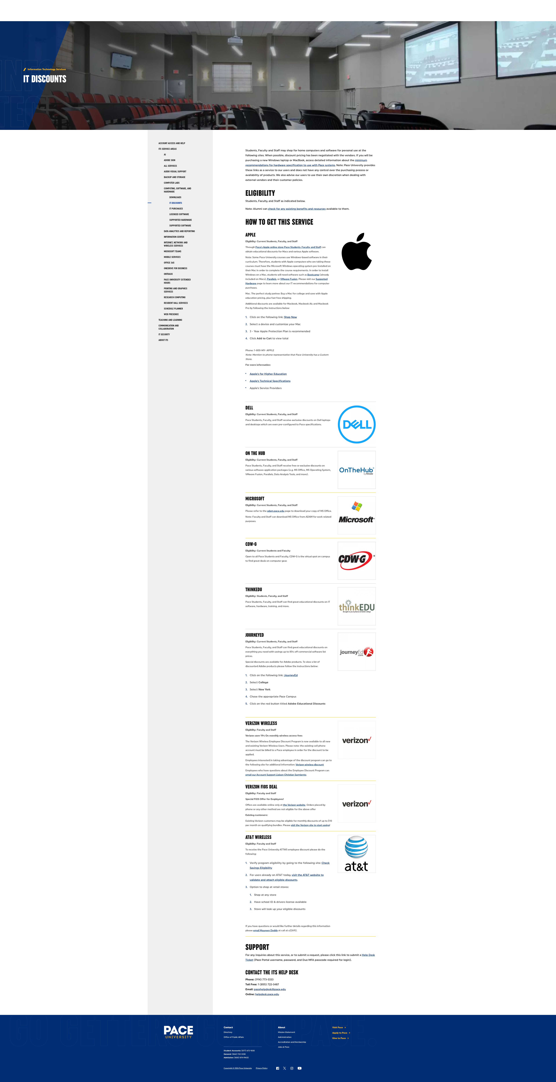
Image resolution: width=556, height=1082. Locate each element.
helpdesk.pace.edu (267, 994)
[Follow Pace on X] (284, 1068)
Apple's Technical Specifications (270, 381)
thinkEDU (253, 589)
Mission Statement (286, 1032)
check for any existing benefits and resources (297, 208)
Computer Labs (172, 182)
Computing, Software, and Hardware (177, 190)
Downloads (175, 197)
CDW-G (251, 544)
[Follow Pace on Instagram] (292, 1068)
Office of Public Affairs (234, 1037)
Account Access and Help (172, 143)
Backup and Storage (174, 177)
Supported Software (180, 225)
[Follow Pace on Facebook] (277, 1068)
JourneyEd (254, 635)
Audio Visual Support (175, 171)
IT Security (164, 334)
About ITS (163, 340)
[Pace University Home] (180, 1032)
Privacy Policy (261, 1068)
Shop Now (290, 317)
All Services (170, 166)
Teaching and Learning (170, 320)
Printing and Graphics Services (175, 290)
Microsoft (254, 498)
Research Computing (174, 297)
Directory (228, 1032)
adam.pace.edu (275, 511)
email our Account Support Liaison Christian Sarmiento (275, 774)
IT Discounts (175, 203)
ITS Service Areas (168, 149)
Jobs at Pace (283, 1047)
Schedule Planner (173, 308)
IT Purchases (176, 208)
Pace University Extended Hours (177, 281)
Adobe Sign (169, 160)
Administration (284, 1037)
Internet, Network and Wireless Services (176, 244)
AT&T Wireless (258, 837)
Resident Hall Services (176, 303)
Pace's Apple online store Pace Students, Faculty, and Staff (288, 247)
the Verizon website (294, 805)
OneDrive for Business (175, 268)
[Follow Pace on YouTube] (299, 1068)
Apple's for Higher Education (268, 374)
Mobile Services (172, 257)
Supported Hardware (180, 220)
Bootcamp (313, 274)
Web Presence (171, 314)
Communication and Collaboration (169, 327)
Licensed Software (179, 214)
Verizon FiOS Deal (261, 787)
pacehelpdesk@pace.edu (270, 989)
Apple (250, 235)
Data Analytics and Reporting (179, 231)
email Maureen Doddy (265, 930)
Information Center (174, 237)
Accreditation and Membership (292, 1042)
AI (165, 154)
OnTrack (168, 274)
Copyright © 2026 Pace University (238, 1068)
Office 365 (169, 262)
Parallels (271, 279)
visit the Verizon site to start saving (310, 825)
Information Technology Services (47, 69)
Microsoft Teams (172, 251)
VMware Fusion (288, 279)
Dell (249, 408)
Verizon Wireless (261, 723)
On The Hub (255, 453)
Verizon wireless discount (310, 764)
